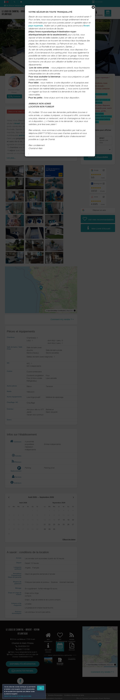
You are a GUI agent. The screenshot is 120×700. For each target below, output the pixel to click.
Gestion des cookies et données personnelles (17, 696)
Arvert (87, 25)
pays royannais (35, 25)
